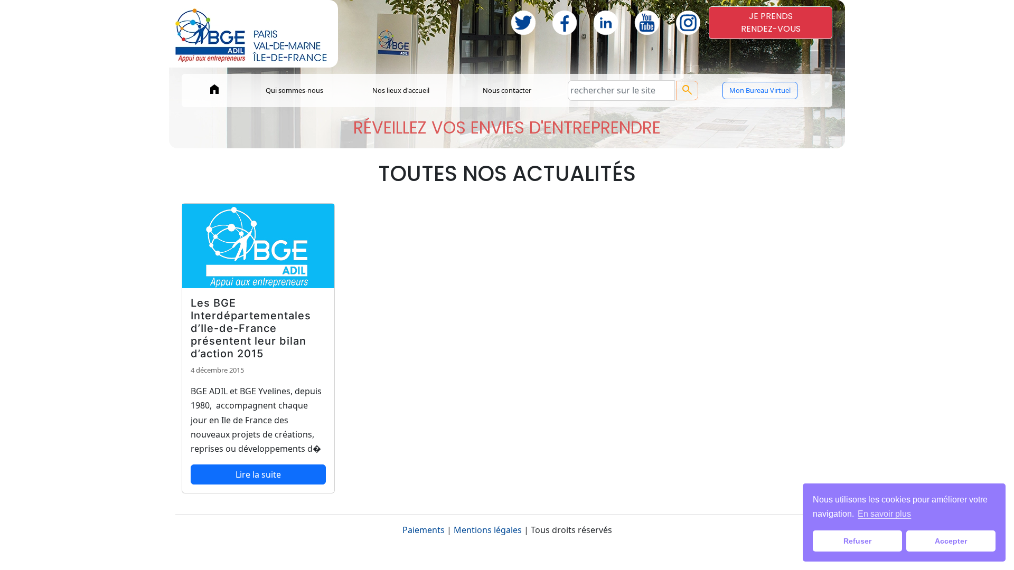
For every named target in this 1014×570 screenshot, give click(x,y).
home (214, 89)
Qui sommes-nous (294, 90)
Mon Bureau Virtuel (760, 90)
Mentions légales (488, 530)
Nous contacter (507, 90)
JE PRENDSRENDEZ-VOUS (771, 22)
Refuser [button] (857, 541)
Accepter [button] (951, 541)
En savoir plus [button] (884, 513)
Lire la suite (258, 474)
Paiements (423, 530)
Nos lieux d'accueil (400, 90)
